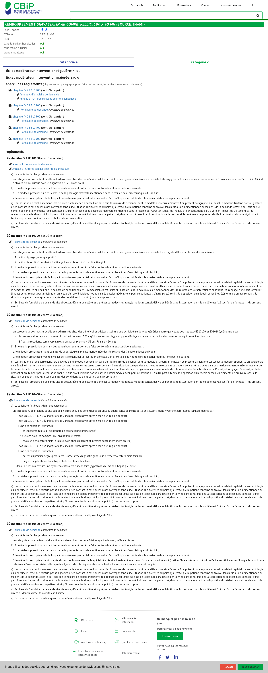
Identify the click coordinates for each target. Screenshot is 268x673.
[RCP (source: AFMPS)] (42, 30)
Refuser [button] (228, 666)
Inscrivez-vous (170, 636)
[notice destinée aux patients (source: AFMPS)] (46, 30)
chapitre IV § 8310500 (26, 139)
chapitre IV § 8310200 (26, 105)
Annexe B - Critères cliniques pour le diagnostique (48, 98)
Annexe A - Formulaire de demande (39, 94)
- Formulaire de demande (34, 109)
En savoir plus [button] (111, 666)
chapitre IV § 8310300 (26, 116)
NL (252, 5)
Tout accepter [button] (250, 666)
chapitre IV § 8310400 (26, 127)
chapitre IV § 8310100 (26, 90)
